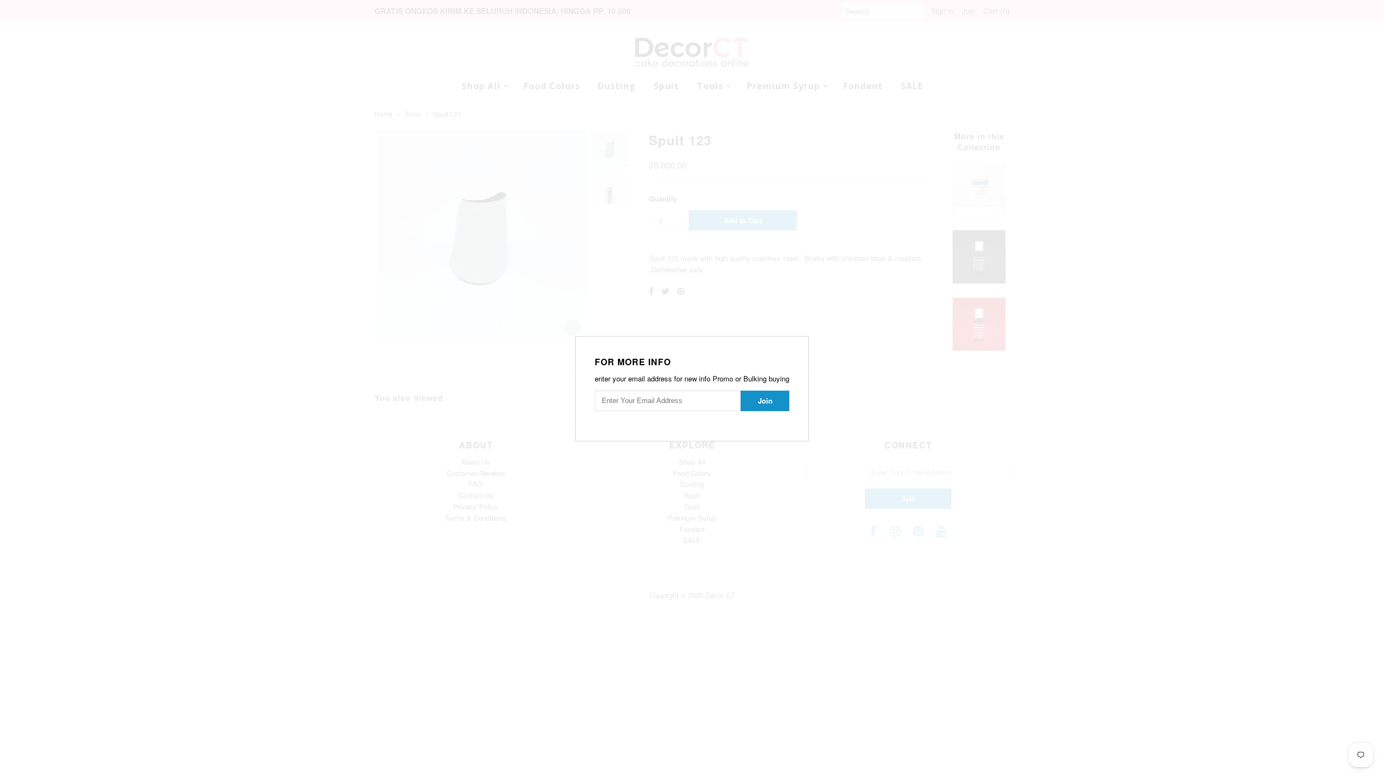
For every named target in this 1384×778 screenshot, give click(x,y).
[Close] (801, 343)
